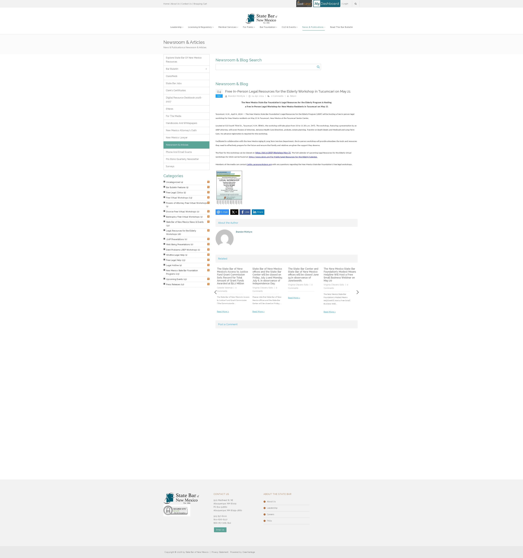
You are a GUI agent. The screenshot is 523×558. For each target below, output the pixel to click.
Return (293, 96)
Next (356, 292)
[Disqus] (287, 365)
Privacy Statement (220, 552)
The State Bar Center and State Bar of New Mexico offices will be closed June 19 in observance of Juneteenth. (303, 274)
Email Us (220, 530)
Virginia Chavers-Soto (263, 288)
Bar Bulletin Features (177, 187)
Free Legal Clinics (176, 192)
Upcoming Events (176, 279)
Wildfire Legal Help (176, 255)
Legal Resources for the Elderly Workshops (181, 232)
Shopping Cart (200, 4)
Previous (216, 292)
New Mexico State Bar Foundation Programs (182, 272)
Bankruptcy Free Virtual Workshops (184, 217)
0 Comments (277, 96)
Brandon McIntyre (236, 96)
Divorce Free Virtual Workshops (182, 212)
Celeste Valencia (225, 288)
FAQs (269, 521)
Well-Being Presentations (179, 244)
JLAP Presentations (176, 239)
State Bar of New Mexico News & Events (185, 224)
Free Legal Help (175, 260)
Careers (270, 514)
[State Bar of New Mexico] (261, 18)
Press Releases (175, 284)
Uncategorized (174, 182)
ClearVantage (248, 552)
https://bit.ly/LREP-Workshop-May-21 (273, 153)
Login (345, 4)
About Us (175, 4)
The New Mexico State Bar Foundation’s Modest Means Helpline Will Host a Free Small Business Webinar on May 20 (340, 274)
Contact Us (186, 4)
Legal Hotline (174, 265)
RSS (208, 182)
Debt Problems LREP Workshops (183, 250)
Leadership (272, 508)
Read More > (223, 311)
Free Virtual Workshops (179, 198)
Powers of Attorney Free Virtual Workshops (186, 205)
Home (166, 4)
